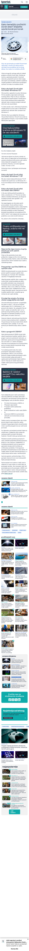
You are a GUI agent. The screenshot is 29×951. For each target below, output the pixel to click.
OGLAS (14, 15)
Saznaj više (14, 949)
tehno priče (5, 726)
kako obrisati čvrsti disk (9, 532)
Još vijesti (13, 811)
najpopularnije (10, 767)
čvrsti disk (23, 530)
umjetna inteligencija (17, 726)
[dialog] (14, 944)
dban (19, 532)
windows (14, 530)
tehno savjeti (6, 530)
